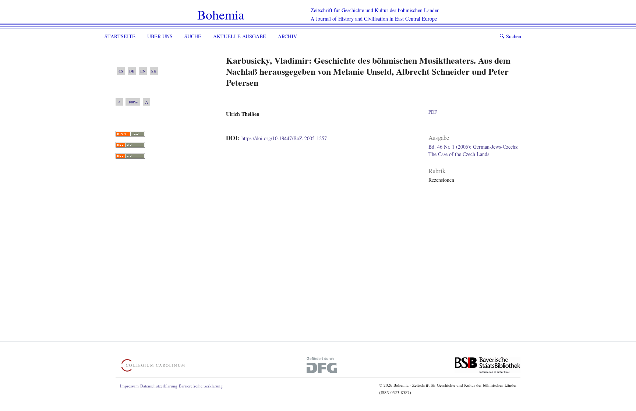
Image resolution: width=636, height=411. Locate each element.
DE (131, 71)
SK (153, 71)
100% (133, 101)
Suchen (510, 36)
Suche (192, 36)
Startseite (120, 36)
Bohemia (220, 14)
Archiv (287, 36)
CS (121, 71)
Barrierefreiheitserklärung (201, 386)
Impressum (129, 386)
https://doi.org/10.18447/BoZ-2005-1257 (284, 138)
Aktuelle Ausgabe (239, 36)
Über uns (160, 36)
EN (142, 71)
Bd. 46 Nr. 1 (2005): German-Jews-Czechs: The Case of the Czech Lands (473, 150)
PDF (432, 112)
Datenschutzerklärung (158, 386)
